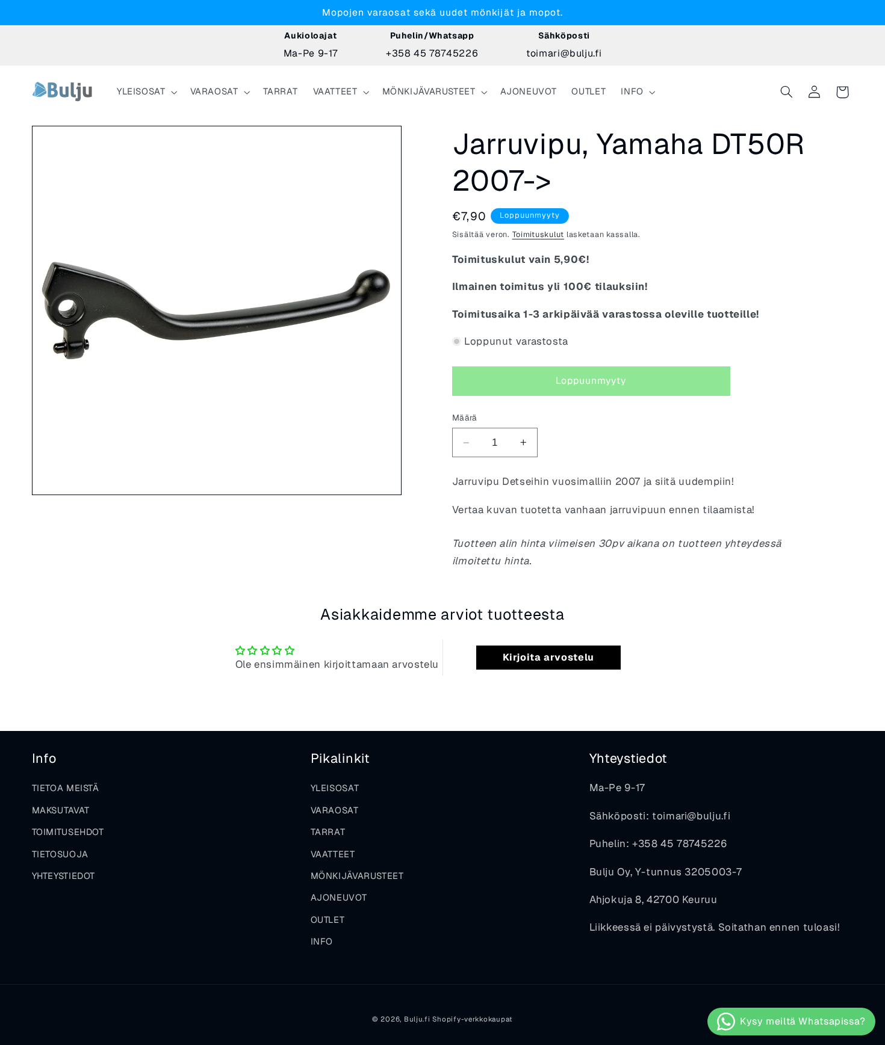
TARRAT (328, 831)
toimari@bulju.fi (563, 53)
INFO (322, 941)
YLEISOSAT (335, 788)
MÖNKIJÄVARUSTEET (357, 875)
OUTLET (328, 919)
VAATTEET (333, 854)
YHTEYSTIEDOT (64, 875)
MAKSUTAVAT (61, 810)
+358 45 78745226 (432, 53)
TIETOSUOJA (60, 854)
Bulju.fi (417, 1018)
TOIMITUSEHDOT (68, 831)
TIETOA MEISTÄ (65, 788)
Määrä (464, 417)
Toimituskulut (538, 234)
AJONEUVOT (339, 897)
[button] (145, 92)
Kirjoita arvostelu (548, 657)
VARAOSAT (335, 810)
